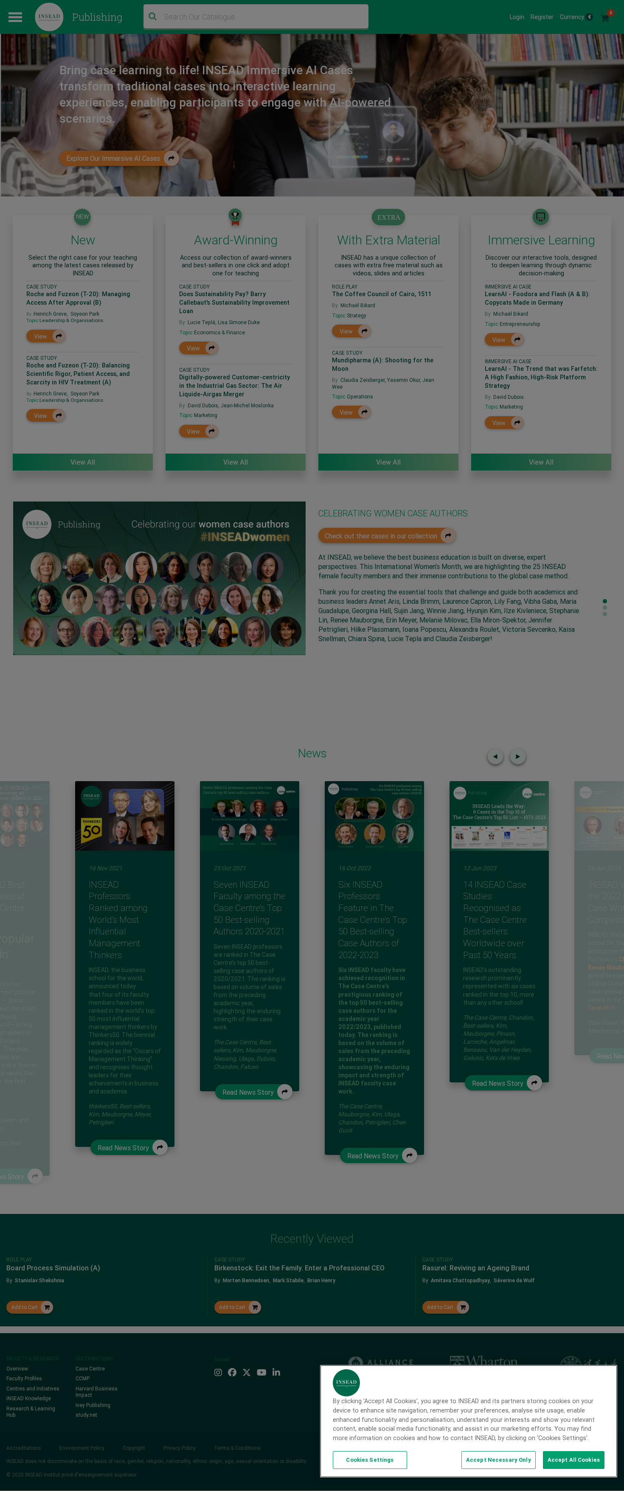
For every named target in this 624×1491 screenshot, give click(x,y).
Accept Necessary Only (498, 1459)
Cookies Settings (370, 1459)
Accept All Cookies (574, 1459)
